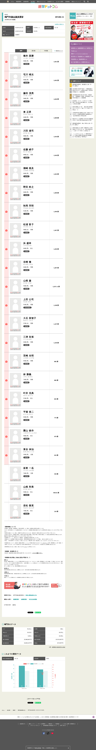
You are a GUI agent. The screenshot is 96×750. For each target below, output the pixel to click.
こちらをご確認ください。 (37, 553)
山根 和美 (28, 488)
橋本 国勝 (28, 57)
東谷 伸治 (28, 450)
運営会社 (50, 723)
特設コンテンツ (75, 1)
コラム (12, 1)
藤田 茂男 (28, 94)
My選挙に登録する (59, 24)
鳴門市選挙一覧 (59, 17)
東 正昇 (28, 113)
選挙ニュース (32, 723)
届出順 (33, 50)
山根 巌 (27, 281)
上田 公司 (28, 300)
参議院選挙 (26, 1)
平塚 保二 (28, 413)
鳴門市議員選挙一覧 (21, 710)
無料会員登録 (38, 748)
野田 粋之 (28, 188)
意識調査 (67, 1)
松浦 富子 (28, 225)
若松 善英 (28, 506)
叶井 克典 (28, 394)
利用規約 (57, 723)
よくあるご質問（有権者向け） (69, 723)
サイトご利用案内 (41, 723)
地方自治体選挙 (33, 599)
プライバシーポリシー (35, 725)
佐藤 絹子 (28, 150)
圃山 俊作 (30, 431)
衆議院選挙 (18, 1)
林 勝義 (28, 375)
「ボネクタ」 (44, 542)
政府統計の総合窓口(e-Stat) (58, 647)
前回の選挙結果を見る (31, 595)
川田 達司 (28, 131)
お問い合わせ (63, 725)
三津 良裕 (28, 338)
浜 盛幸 (27, 244)
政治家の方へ (23, 723)
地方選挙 (33, 1)
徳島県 (14, 710)
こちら (25, 546)
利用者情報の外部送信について (50, 725)
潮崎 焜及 (28, 169)
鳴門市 (14, 604)
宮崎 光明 (28, 356)
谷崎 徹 (28, 263)
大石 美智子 (29, 319)
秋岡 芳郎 (28, 206)
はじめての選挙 (59, 1)
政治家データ (51, 1)
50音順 (46, 50)
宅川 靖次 (28, 75)
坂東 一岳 (28, 469)
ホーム (3, 710)
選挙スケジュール (41, 1)
